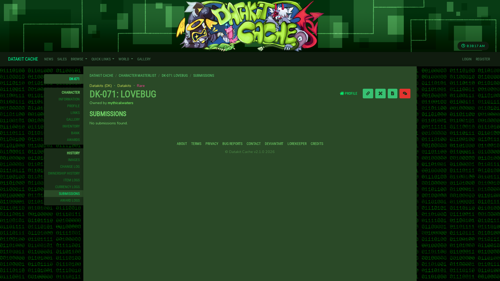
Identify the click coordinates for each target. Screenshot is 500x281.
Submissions (69, 193)
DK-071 (74, 79)
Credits (317, 144)
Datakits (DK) (101, 85)
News (48, 59)
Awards (73, 140)
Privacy (211, 144)
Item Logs (72, 180)
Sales (62, 59)
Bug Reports (232, 144)
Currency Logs (67, 187)
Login (467, 59)
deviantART (274, 144)
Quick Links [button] (101, 59)
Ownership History (64, 173)
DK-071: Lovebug (175, 75)
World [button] (124, 59)
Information (69, 99)
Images (74, 160)
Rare (141, 85)
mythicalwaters (120, 102)
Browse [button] (77, 59)
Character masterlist (137, 75)
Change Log (70, 166)
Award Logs (70, 200)
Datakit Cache (23, 59)
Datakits (124, 85)
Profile (73, 106)
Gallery (144, 59)
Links (75, 113)
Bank (75, 133)
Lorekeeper (297, 144)
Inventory (71, 126)
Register (483, 59)
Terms (196, 144)
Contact (254, 144)
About (182, 144)
